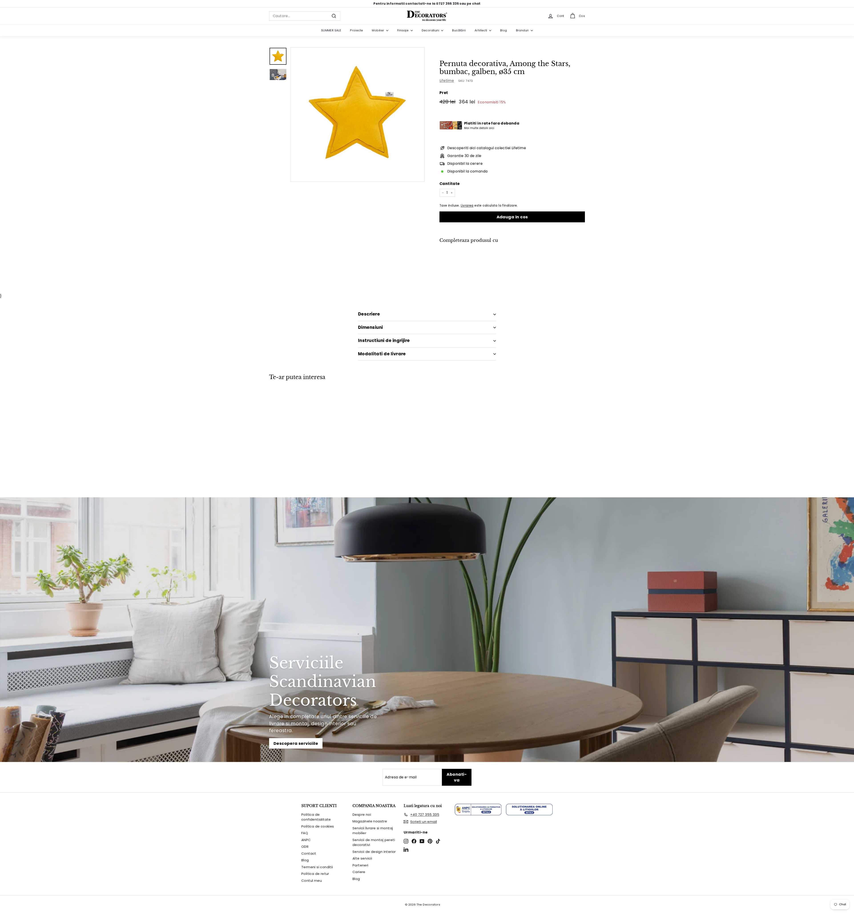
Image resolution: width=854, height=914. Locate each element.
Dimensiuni (370, 327)
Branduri (523, 30)
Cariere (358, 872)
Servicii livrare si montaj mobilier (372, 831)
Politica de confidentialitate (316, 817)
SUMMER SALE (331, 30)
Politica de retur (315, 873)
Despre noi (361, 814)
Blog (503, 30)
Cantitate (449, 183)
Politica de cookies (317, 826)
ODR (304, 846)
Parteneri (360, 865)
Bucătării (459, 30)
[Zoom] (357, 114)
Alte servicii (362, 858)
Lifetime (446, 80)
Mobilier (378, 30)
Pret (443, 92)
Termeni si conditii (317, 867)
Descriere (369, 314)
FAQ (304, 833)
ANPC (306, 840)
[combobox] (304, 16)
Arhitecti (481, 30)
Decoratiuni (431, 30)
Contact (308, 853)
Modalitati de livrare (382, 354)
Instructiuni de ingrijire (384, 340)
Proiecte (356, 30)
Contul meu (311, 880)
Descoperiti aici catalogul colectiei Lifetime (486, 148)
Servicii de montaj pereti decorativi (373, 842)
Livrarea (467, 205)
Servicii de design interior (374, 851)
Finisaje (403, 30)
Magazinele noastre (369, 821)
